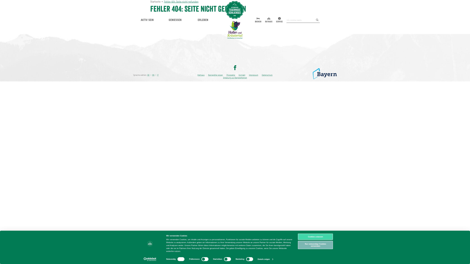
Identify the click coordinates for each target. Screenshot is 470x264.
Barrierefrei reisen (215, 75)
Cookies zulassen (315, 237)
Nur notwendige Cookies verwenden (315, 245)
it (158, 75)
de (148, 75)
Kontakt (242, 75)
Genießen (175, 20)
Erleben (203, 20)
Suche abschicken (317, 20)
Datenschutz (267, 75)
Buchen (258, 22)
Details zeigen (264, 259)
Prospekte (231, 75)
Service (279, 22)
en (153, 75)
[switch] (204, 259)
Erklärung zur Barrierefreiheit (235, 78)
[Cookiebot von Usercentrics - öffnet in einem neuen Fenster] (150, 259)
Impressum (253, 75)
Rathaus (201, 75)
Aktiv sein (147, 20)
